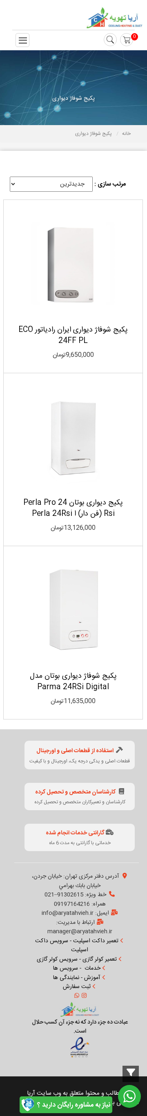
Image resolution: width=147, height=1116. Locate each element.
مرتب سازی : (110, 184)
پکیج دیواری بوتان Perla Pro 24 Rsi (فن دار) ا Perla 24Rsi (73, 508)
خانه (126, 134)
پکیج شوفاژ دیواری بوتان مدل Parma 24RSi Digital (73, 681)
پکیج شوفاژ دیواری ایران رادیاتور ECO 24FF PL (73, 335)
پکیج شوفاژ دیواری (94, 134)
